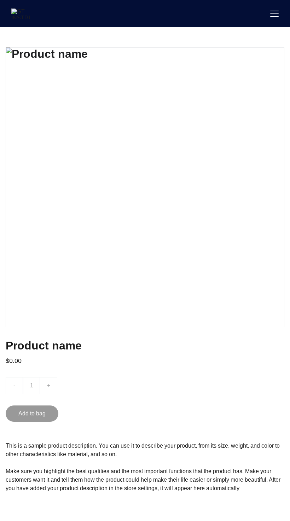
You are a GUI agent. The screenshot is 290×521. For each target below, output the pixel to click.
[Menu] (274, 14)
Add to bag (32, 413)
